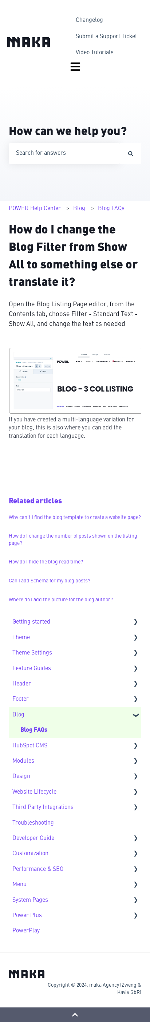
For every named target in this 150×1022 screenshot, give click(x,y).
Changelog (89, 20)
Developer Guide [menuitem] (33, 838)
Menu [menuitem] (19, 885)
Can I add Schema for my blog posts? (49, 580)
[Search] (130, 153)
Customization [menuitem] (30, 854)
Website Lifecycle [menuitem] (34, 792)
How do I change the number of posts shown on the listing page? (73, 540)
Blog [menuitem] (18, 715)
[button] (135, 622)
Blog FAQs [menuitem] (33, 730)
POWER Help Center (35, 209)
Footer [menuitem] (20, 699)
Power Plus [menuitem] (27, 916)
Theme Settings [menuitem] (32, 653)
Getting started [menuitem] (31, 622)
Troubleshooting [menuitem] (33, 823)
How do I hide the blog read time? (46, 562)
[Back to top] (75, 1014)
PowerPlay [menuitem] (26, 931)
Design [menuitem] (21, 776)
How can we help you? (68, 132)
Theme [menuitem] (21, 638)
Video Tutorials (95, 53)
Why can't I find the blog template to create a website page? (75, 517)
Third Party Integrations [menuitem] (43, 807)
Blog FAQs (111, 209)
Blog (79, 209)
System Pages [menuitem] (30, 900)
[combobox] (64, 153)
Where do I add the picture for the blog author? (61, 599)
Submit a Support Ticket (106, 37)
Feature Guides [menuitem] (31, 669)
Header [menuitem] (21, 684)
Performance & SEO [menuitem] (37, 869)
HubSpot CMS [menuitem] (29, 746)
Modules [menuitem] (23, 761)
